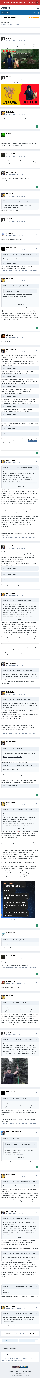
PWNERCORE (24, 286)
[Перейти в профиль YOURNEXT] (3, 220)
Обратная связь (26, 1371)
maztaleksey (24, 201)
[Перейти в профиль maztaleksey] (3, 173)
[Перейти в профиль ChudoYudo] (3, 934)
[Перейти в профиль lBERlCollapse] (3, 113)
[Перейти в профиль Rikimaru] (3, 336)
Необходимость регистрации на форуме (18, 2)
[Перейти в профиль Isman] (3, 135)
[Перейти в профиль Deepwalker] (3, 982)
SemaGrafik (23, 1003)
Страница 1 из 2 (20, 31)
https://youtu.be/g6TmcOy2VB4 (10, 718)
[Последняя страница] (37, 31)
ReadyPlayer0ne (25, 1181)
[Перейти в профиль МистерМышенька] (3, 1133)
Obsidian (23, 254)
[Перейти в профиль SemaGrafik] (3, 155)
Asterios (5, 7)
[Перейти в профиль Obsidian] (3, 234)
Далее (33, 31)
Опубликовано (15, 40)
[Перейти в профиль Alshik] (3, 39)
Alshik (7, 22)
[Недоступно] (18, 899)
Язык (10, 1371)
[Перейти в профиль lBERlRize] (3, 78)
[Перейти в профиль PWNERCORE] (3, 249)
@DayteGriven (32, 440)
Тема (16, 1371)
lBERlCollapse (23, 670)
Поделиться (10, 1341)
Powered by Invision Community (20, 1375)
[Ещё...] (37, 39)
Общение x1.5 (16, 24)
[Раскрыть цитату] (4, 201)
